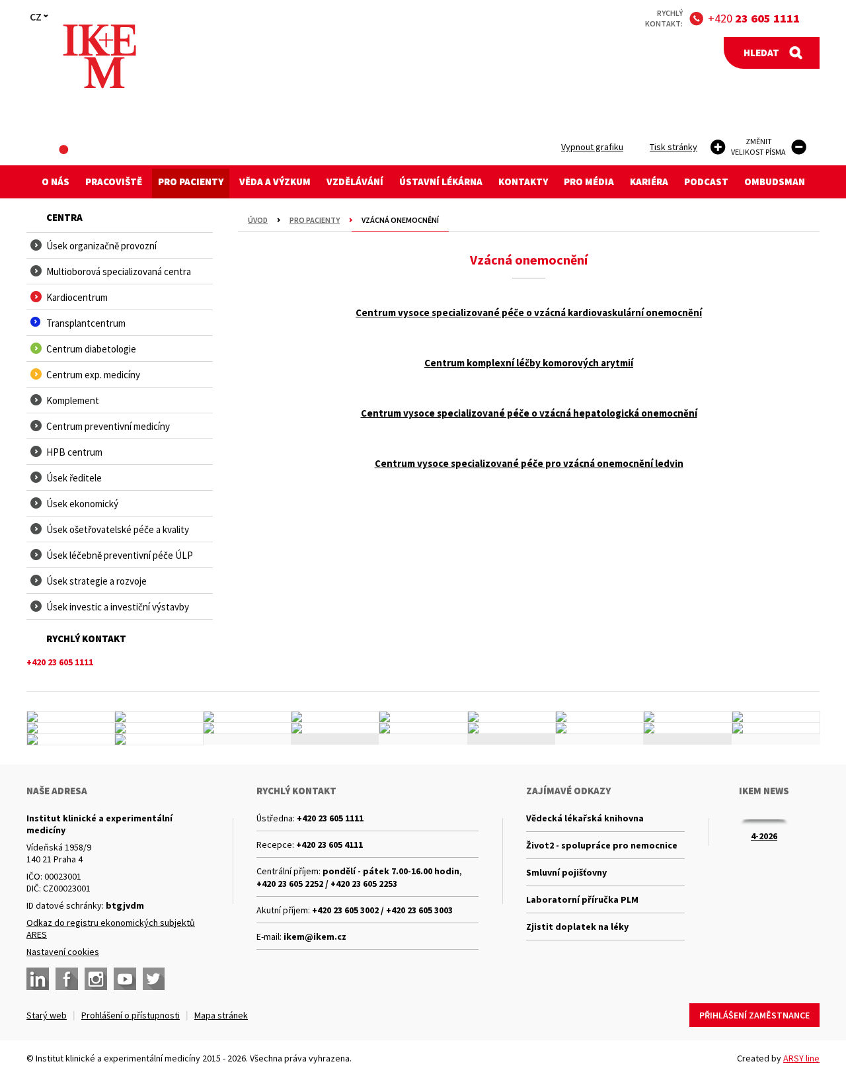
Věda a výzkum (275, 181)
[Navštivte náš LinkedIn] (37, 979)
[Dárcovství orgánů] (158, 717)
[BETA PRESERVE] (687, 728)
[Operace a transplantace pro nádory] (776, 717)
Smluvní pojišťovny (566, 872)
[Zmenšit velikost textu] (798, 147)
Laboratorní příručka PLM (582, 899)
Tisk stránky (673, 147)
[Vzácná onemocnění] (599, 728)
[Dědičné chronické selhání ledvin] (599, 717)
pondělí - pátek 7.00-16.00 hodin (391, 871)
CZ (36, 16)
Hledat (761, 52)
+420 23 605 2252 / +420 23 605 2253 (326, 884)
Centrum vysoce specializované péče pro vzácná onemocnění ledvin (529, 463)
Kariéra (649, 181)
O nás (55, 181)
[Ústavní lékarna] (70, 717)
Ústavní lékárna (440, 181)
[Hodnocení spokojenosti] (776, 728)
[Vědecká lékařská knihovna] (158, 728)
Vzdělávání (355, 181)
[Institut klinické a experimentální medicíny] (99, 56)
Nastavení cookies (62, 952)
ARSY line (801, 1058)
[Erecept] (70, 739)
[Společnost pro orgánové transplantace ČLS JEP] (511, 717)
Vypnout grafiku (592, 147)
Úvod (258, 220)
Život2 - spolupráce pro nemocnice (601, 845)
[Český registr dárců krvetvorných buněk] (335, 717)
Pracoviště (113, 181)
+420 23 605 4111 (329, 844)
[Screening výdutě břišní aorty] (687, 717)
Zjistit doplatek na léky (577, 926)
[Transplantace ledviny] (247, 717)
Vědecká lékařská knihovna (585, 818)
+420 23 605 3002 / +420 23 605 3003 (382, 910)
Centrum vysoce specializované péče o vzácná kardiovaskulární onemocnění (529, 312)
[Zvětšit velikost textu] (718, 147)
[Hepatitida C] (511, 728)
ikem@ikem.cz (315, 936)
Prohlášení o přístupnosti (130, 1015)
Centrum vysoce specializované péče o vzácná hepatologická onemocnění (529, 413)
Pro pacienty (190, 181)
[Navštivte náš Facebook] (67, 979)
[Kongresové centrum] (335, 728)
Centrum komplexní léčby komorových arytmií (528, 362)
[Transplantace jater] (423, 717)
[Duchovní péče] (423, 728)
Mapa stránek (221, 1015)
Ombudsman (774, 181)
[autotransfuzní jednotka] (70, 728)
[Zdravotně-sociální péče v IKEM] (247, 728)
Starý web (46, 1015)
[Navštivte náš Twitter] (154, 979)
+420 (754, 18)
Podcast (706, 181)
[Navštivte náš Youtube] (125, 979)
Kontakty (523, 181)
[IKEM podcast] (158, 739)
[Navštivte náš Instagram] (96, 979)
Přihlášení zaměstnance (754, 1015)
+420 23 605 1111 (330, 818)
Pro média (589, 181)
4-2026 (764, 836)
